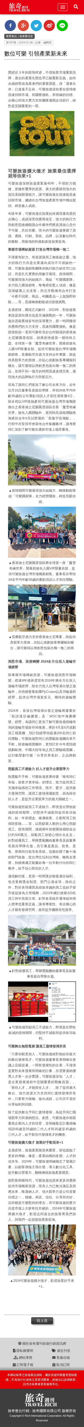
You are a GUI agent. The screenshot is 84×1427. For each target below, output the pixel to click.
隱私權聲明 (24, 1351)
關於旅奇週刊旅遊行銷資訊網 (44, 1343)
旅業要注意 (26, 36)
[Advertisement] (40, 1302)
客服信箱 (63, 1357)
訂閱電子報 (24, 1365)
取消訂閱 (62, 1365)
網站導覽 (25, 1357)
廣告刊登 (63, 1351)
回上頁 (42, 1321)
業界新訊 (11, 36)
